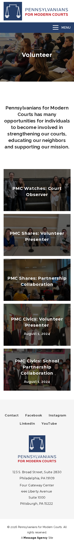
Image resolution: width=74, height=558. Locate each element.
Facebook (33, 415)
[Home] (37, 11)
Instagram (57, 415)
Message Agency (35, 537)
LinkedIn (27, 423)
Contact (11, 415)
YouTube (49, 423)
